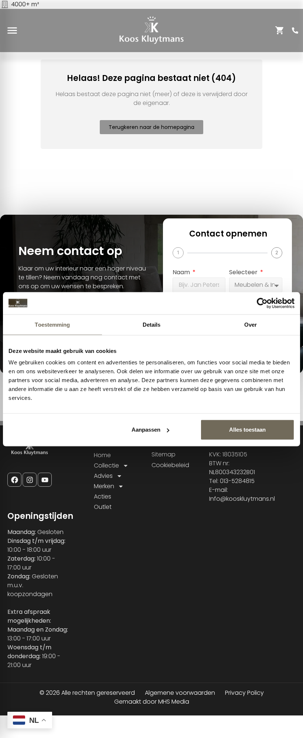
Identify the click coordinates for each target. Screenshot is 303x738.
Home (102, 455)
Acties (102, 496)
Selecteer (244, 272)
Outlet (103, 507)
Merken (104, 486)
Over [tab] (250, 324)
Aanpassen (146, 429)
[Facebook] (14, 480)
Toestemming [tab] (52, 324)
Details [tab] (152, 324)
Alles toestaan (247, 429)
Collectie (106, 465)
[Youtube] (45, 480)
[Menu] (12, 30)
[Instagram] (30, 480)
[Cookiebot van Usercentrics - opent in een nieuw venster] (262, 303)
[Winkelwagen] (279, 30)
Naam (182, 272)
